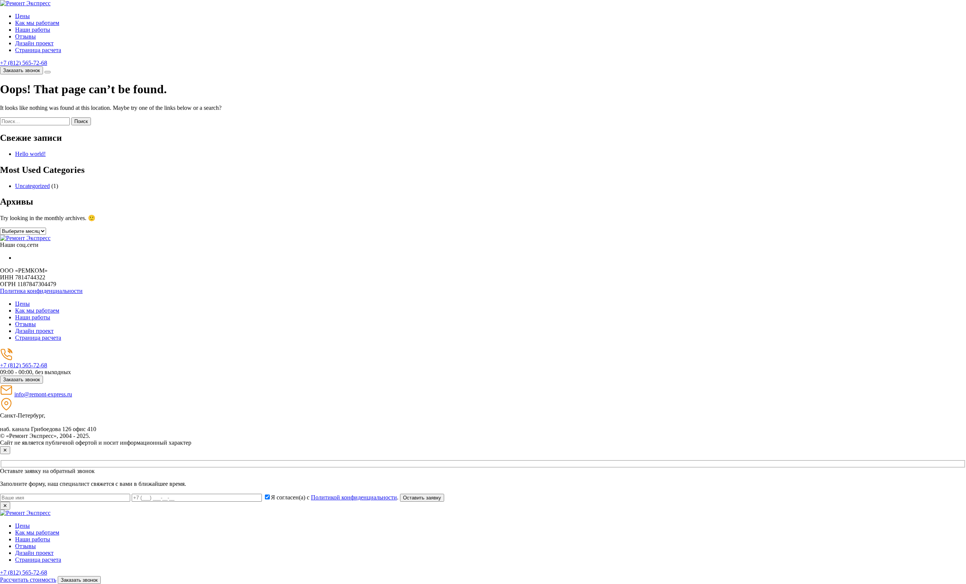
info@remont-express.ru (43, 394)
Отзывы (25, 36)
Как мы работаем (37, 23)
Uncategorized (32, 186)
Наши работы (32, 29)
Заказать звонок (21, 70)
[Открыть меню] (48, 72)
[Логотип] (25, 238)
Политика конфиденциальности (41, 291)
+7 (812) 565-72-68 (23, 63)
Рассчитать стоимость (28, 579)
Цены (22, 16)
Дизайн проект (34, 43)
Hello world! (30, 154)
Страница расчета (38, 50)
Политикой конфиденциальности (354, 497)
